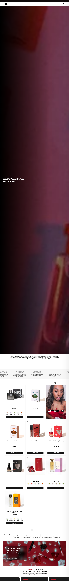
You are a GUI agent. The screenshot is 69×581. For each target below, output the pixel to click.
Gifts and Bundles (27, 537)
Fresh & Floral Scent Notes (36, 537)
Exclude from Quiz (57, 537)
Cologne (23, 3)
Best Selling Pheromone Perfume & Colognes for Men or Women (24, 535)
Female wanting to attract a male (47, 537)
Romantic (49, 535)
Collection (35, 3)
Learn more (42, 3)
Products (54, 535)
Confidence (38, 535)
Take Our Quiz (49, 3)
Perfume (18, 3)
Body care (29, 3)
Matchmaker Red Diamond (18, 537)
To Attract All (44, 535)
